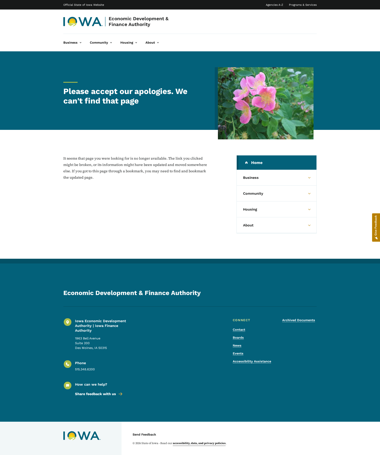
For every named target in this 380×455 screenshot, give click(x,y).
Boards (238, 337)
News (237, 345)
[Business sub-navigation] (81, 42)
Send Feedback (144, 434)
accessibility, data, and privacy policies (199, 443)
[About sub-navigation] (158, 42)
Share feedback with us (95, 394)
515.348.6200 (85, 369)
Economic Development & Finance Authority (138, 21)
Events (238, 353)
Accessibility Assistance (252, 361)
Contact (239, 329)
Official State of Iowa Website (83, 4)
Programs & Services (303, 4)
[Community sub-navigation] (111, 42)
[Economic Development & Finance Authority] (83, 21)
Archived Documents (298, 320)
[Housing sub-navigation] (136, 42)
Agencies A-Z (274, 4)
